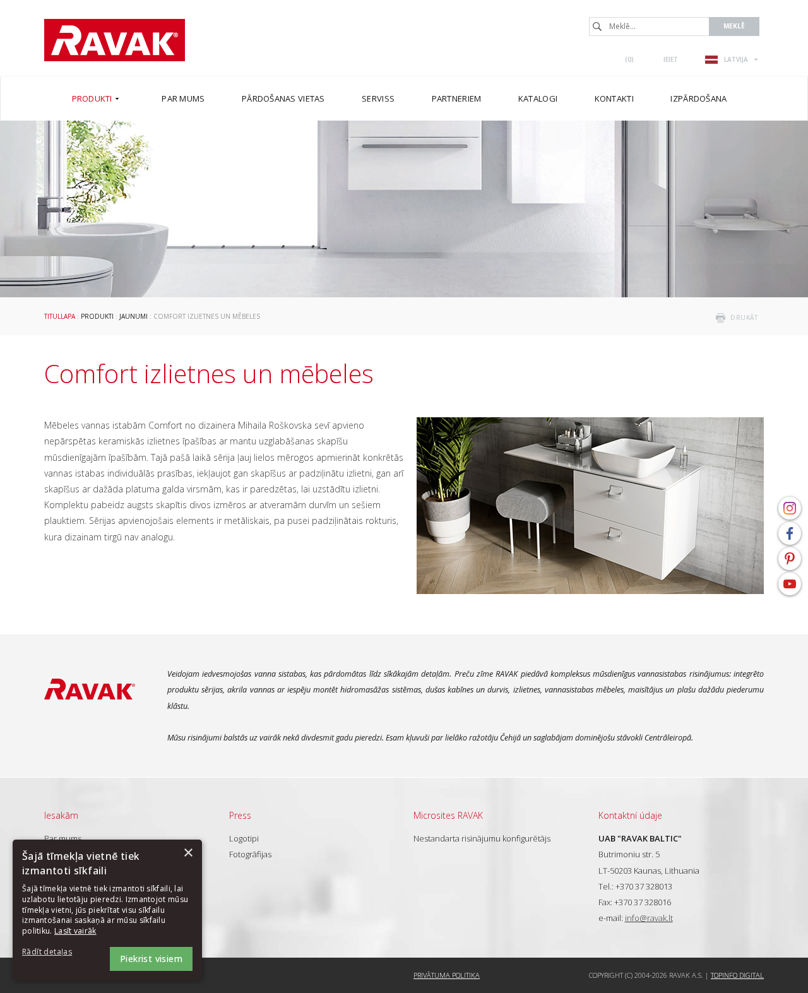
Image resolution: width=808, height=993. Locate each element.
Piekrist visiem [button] (151, 959)
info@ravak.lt (649, 918)
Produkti (97, 316)
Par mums (62, 838)
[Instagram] (789, 508)
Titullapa (59, 316)
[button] (57, 952)
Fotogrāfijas (250, 854)
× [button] (188, 853)
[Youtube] (789, 584)
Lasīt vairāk (75, 930)
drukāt (744, 317)
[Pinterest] (789, 558)
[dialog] (107, 910)
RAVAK (114, 40)
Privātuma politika (446, 975)
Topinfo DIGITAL (737, 975)
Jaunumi (133, 316)
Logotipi (244, 838)
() (629, 59)
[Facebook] (789, 533)
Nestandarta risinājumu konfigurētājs (481, 838)
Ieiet (670, 59)
